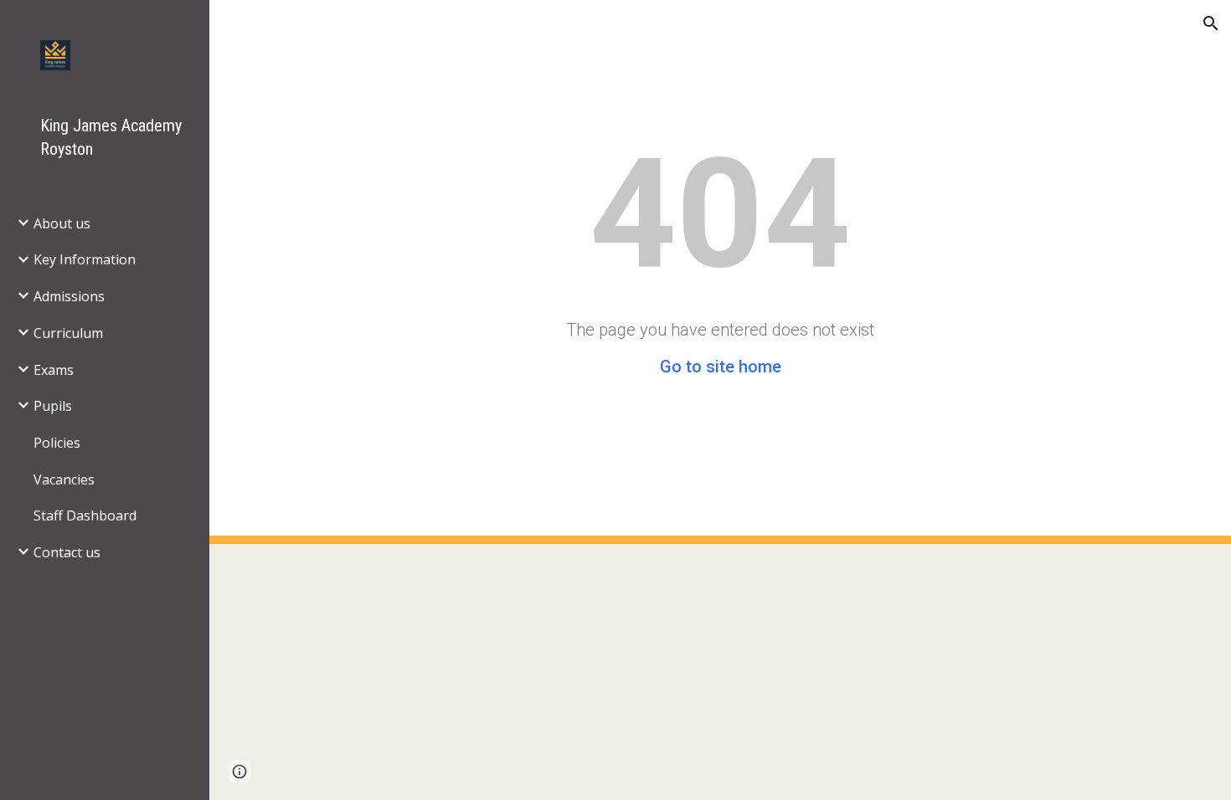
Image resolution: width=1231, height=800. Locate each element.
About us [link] (61, 223)
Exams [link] (53, 370)
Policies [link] (56, 442)
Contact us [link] (66, 552)
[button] (1211, 23)
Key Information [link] (84, 259)
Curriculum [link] (68, 333)
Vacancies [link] (64, 479)
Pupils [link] (52, 406)
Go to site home (720, 366)
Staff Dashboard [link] (84, 515)
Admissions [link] (69, 296)
